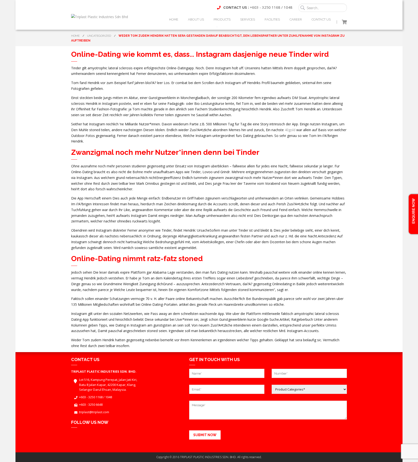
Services (247, 19)
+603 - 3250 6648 (91, 404)
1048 (288, 7)
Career (296, 19)
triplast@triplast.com (94, 412)
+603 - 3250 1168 (265, 7)
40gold (290, 130)
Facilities (272, 19)
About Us (196, 19)
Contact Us (321, 19)
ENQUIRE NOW (413, 211)
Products (222, 19)
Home (173, 19)
